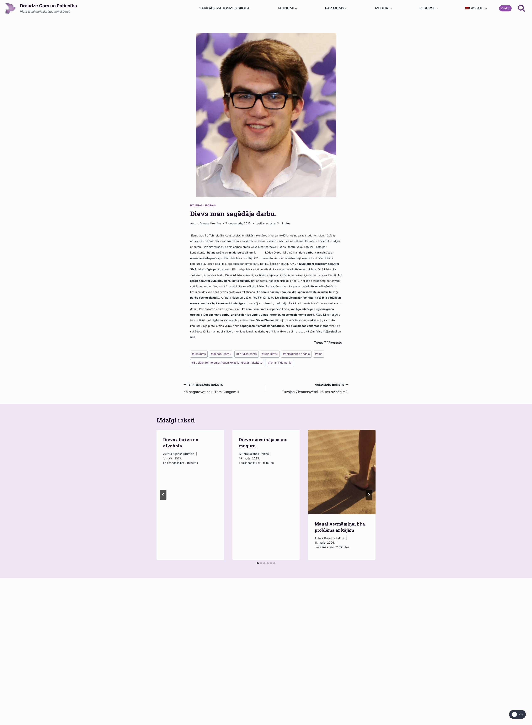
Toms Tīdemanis (279, 362)
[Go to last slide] (163, 495)
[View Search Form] (521, 8)
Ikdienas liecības (203, 205)
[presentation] (342, 472)
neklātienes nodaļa (296, 354)
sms (318, 354)
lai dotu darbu (221, 354)
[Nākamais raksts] (369, 495)
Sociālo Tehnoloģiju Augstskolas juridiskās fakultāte (227, 362)
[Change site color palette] (517, 714)
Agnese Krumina (210, 223)
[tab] (258, 563)
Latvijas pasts (246, 354)
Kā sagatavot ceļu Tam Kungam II (211, 388)
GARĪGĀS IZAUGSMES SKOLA (224, 8)
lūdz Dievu (270, 354)
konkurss (199, 354)
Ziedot (505, 8)
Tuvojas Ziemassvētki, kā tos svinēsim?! (315, 388)
